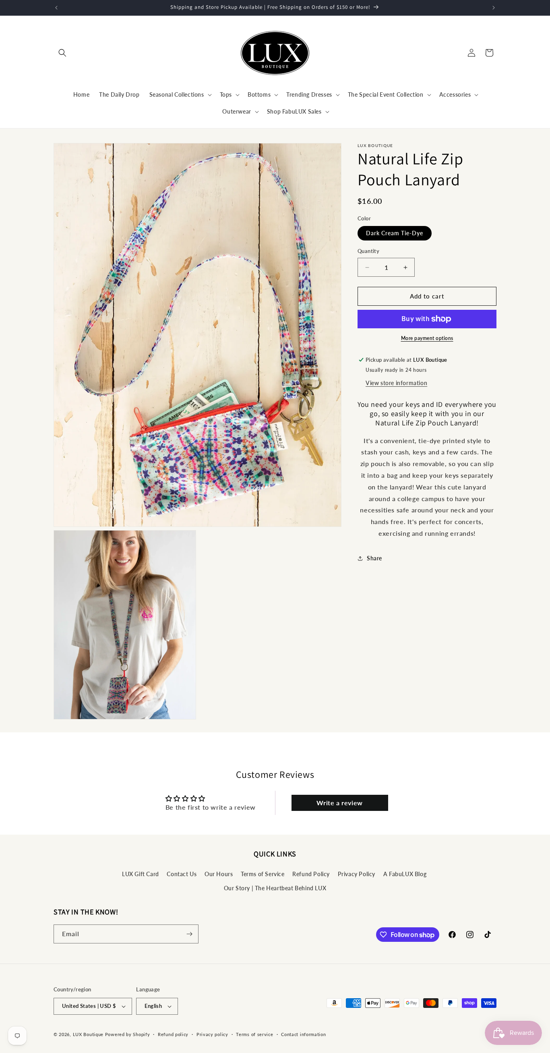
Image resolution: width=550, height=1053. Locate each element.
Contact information (303, 1033)
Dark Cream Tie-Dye (394, 233)
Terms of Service (263, 873)
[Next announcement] (493, 7)
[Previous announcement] (56, 7)
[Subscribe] (189, 933)
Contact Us (181, 873)
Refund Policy (311, 873)
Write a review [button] (339, 803)
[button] (62, 53)
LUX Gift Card (140, 873)
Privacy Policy (356, 873)
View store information (396, 382)
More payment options (427, 338)
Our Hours (219, 873)
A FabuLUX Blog (404, 873)
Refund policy (173, 1033)
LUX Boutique (88, 1034)
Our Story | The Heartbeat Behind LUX (275, 888)
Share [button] (374, 558)
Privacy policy (212, 1033)
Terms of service (254, 1033)
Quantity (368, 251)
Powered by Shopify (127, 1034)
